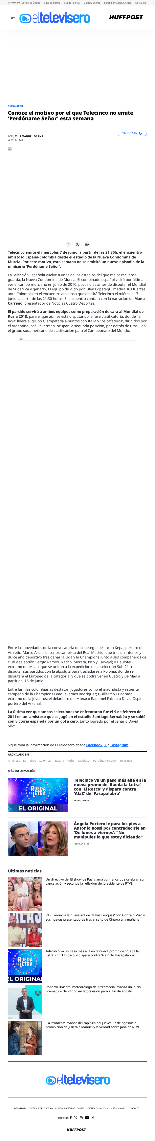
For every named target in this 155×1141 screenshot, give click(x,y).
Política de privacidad (41, 1108)
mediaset (84, 761)
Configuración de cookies (69, 1108)
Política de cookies (97, 1108)
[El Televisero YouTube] (87, 1118)
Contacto (134, 1108)
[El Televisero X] (75, 1118)
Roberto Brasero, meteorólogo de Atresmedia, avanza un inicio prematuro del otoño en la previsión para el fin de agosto (93, 989)
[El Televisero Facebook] (71, 1118)
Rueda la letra (72, 2)
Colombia (45, 761)
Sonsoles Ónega (31, 2)
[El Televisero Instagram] (81, 1118)
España (59, 761)
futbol (71, 761)
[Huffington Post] (126, 17)
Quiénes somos (118, 1108)
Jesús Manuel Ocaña (28, 136)
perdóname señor (105, 761)
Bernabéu (29, 761)
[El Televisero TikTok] (93, 1118)
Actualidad (15, 106)
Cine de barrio (52, 2)
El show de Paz (92, 2)
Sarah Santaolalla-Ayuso (118, 2)
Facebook (94, 745)
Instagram (119, 745)
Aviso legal (20, 1108)
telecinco (126, 761)
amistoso (14, 761)
